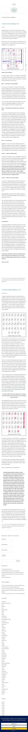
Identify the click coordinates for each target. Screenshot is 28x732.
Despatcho (4, 624)
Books (3, 611)
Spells (3, 681)
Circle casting (4, 617)
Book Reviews (4, 609)
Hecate (3, 643)
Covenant (4, 621)
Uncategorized (5, 689)
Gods (3, 642)
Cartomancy (4, 616)
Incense (3, 651)
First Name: (4, 539)
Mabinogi (3, 658)
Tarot (18, 278)
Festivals (3, 637)
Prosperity (4, 674)
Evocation (4, 634)
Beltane (3, 606)
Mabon (3, 659)
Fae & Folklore (4, 635)
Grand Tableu (7, 279)
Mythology (4, 666)
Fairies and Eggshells (6, 577)
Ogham (3, 669)
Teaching (21, 278)
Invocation (4, 653)
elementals (4, 630)
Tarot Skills (4, 527)
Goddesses (4, 640)
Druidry (3, 629)
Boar (3, 608)
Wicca (3, 693)
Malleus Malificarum (6, 663)
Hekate (3, 645)
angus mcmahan (5, 590)
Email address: (5, 544)
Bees (3, 604)
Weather (3, 692)
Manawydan (4, 664)
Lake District (4, 655)
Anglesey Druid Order (6, 603)
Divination (4, 627)
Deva (3, 625)
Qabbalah (4, 676)
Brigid (3, 614)
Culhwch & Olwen (5, 622)
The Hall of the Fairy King (7, 569)
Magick (3, 661)
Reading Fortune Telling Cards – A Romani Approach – (13, 572)
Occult (3, 668)
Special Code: (4, 549)
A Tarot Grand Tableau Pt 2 (10, 24)
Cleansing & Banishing (6, 619)
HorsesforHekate (5, 648)
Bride (3, 612)
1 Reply (3, 27)
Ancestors (4, 601)
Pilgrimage (4, 671)
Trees (3, 687)
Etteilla (3, 632)
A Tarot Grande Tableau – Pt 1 (11, 290)
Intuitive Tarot (13, 279)
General (3, 638)
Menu (14, 4)
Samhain (3, 677)
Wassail (3, 690)
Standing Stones (5, 682)
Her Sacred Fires (5, 646)
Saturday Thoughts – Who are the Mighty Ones (15, 585)
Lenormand (14, 278)
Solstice (3, 679)
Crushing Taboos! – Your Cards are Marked (10, 570)
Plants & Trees (5, 672)
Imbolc (3, 650)
